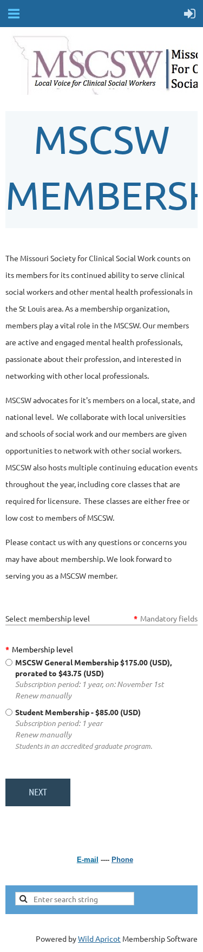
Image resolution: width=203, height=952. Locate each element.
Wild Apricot (99, 938)
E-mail (88, 860)
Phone (122, 860)
